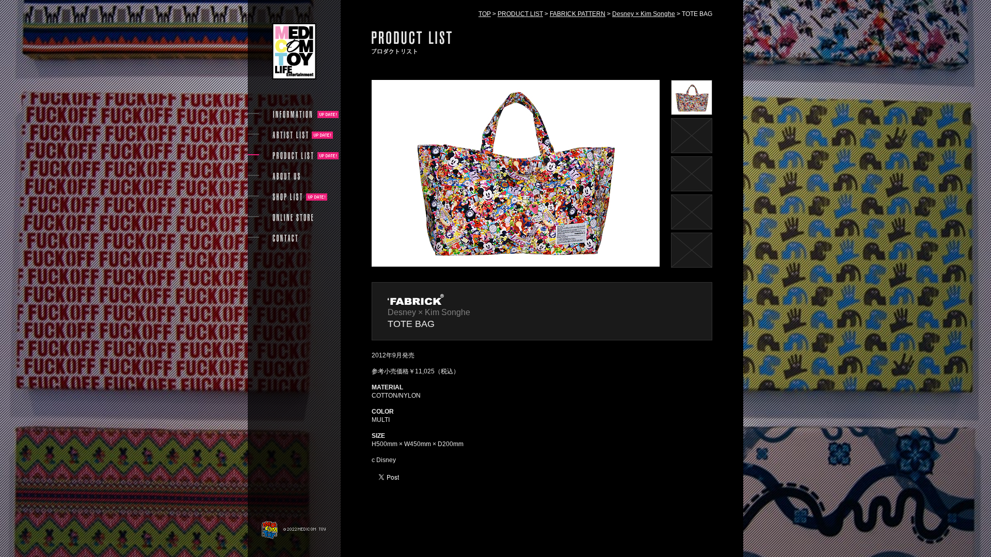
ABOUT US (286, 176)
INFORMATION (293, 114)
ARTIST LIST (290, 135)
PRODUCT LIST (520, 14)
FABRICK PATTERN (577, 14)
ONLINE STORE (293, 217)
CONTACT (285, 238)
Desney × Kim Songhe (643, 14)
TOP (484, 14)
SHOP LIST (287, 197)
